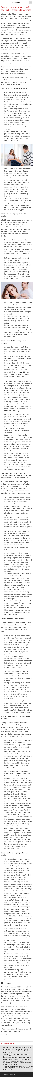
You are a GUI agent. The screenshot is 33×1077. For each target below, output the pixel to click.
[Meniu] (30, 2)
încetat (6, 763)
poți (12, 278)
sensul (6, 411)
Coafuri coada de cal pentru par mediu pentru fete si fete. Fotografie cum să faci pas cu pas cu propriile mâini (18, 1067)
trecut (20, 773)
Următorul (4, 1035)
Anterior (3, 1040)
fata (11, 945)
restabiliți (21, 372)
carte (17, 388)
